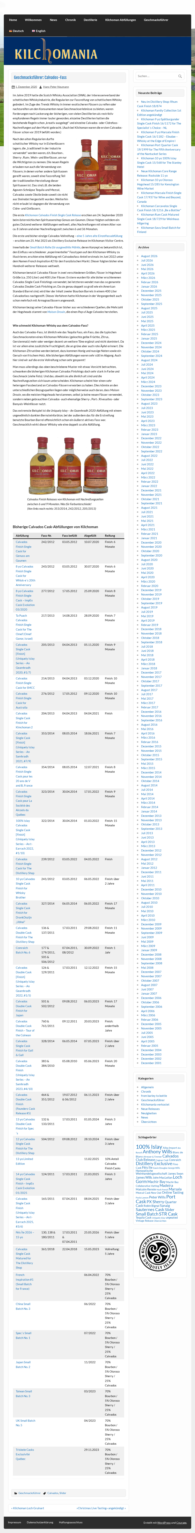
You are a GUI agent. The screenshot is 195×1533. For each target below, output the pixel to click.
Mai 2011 (147, 880)
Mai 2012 (147, 863)
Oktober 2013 (150, 824)
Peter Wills (157, 1197)
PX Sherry (155, 1201)
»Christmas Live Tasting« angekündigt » (101, 1508)
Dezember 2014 (151, 772)
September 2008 (151, 963)
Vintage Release (144, 1220)
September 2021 (151, 503)
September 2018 (151, 642)
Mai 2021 (147, 520)
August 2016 (149, 724)
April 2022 (148, 473)
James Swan (175, 1173)
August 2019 (149, 607)
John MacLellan (162, 1177)
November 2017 (151, 676)
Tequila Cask (144, 1217)
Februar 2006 (149, 1019)
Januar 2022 (149, 486)
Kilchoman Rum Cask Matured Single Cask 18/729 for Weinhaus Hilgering (158, 219)
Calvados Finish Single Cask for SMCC (25, 683)
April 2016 (148, 733)
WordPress (164, 1522)
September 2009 (151, 932)
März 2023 (148, 425)
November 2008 (151, 959)
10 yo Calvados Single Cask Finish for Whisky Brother (25, 888)
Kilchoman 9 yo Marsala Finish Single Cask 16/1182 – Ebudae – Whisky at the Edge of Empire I (158, 136)
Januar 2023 (149, 434)
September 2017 (151, 685)
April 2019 (148, 620)
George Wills (174, 1168)
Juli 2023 (147, 408)
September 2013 (151, 828)
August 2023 (149, 403)
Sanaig (165, 1205)
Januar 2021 (149, 538)
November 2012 (151, 854)
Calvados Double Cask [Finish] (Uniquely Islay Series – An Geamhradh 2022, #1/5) (25, 981)
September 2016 (151, 720)
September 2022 (151, 451)
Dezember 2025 (151, 290)
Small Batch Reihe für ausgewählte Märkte (55, 247)
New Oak (156, 1192)
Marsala (175, 1189)
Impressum (14, 1522)
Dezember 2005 (151, 1024)
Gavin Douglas (160, 1167)
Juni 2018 (147, 650)
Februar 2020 (149, 586)
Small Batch (147, 1214)
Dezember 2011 (151, 872)
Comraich (175, 1160)
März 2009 (148, 946)
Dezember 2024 (151, 342)
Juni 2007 (147, 989)
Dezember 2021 (151, 490)
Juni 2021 (147, 516)
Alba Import (170, 1147)
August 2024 (149, 360)
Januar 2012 (149, 867)
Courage (181, 1522)
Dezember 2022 (151, 438)
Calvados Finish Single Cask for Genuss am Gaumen (23, 551)
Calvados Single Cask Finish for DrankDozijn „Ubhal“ (24, 913)
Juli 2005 (147, 1032)
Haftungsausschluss (70, 1522)
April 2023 (148, 421)
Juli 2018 (147, 646)
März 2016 (148, 737)
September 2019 (151, 603)
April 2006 (148, 1011)
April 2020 (148, 577)
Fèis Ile (147, 1167)
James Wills (144, 1177)
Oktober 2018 (150, 637)
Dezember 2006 (151, 998)
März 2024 (148, 381)
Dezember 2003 (151, 1054)
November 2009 (151, 928)
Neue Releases (150, 1108)
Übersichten (149, 1121)
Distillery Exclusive (154, 1163)
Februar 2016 (149, 742)
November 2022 (151, 442)
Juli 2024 (147, 364)
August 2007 (149, 985)
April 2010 (148, 915)
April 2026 (148, 273)
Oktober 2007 (150, 980)
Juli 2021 (147, 512)
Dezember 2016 (151, 711)
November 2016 (151, 715)
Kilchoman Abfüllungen (120, 20)
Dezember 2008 (151, 954)
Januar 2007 (149, 993)
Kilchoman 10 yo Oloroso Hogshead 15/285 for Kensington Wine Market (158, 184)
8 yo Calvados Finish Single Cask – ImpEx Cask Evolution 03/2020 (25, 600)
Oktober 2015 (150, 755)
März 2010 (148, 920)
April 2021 (148, 525)
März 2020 (148, 581)
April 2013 (148, 841)
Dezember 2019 (151, 590)
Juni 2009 (147, 937)
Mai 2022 (147, 468)
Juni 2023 (147, 412)
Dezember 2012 (151, 850)
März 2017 (148, 703)
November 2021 (151, 494)
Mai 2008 (147, 967)
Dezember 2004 (151, 1050)
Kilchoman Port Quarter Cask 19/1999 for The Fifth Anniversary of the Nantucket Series (159, 149)
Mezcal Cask (143, 1192)
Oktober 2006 (150, 1002)
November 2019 (151, 594)
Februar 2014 (149, 807)
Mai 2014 (147, 794)
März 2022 (148, 477)
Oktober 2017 (150, 681)
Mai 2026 (147, 269)
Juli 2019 (147, 611)
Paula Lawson (142, 1197)
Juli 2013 (147, 833)
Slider (62, 1493)
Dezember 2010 (151, 889)
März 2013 (148, 846)
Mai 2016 (147, 729)
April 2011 (148, 885)
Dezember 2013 (151, 815)
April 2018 (148, 659)
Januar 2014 (149, 811)
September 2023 (151, 399)
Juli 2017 (147, 694)
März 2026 (148, 277)
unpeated (172, 1217)
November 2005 (151, 1028)
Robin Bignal (151, 1205)
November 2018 (151, 633)
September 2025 (151, 303)
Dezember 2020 (151, 542)
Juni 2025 (147, 316)
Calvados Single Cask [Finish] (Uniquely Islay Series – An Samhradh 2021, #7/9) (25, 747)
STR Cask (168, 1214)
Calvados (52, 1493)
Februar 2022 (149, 481)
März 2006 (148, 1015)
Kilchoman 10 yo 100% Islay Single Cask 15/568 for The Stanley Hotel (159, 162)
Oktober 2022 (150, 447)
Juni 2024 (147, 369)
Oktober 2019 (150, 598)
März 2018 (148, 664)
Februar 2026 (149, 282)
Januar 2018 (149, 668)
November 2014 (151, 776)
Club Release (145, 1160)
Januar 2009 (149, 950)
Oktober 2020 (150, 551)
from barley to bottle (154, 1095)
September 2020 (151, 555)
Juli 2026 (147, 260)
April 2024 (148, 377)
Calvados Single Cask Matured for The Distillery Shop (24, 1258)
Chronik (70, 20)
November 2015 (151, 750)
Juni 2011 (147, 876)
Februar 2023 (149, 429)
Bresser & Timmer (153, 1156)
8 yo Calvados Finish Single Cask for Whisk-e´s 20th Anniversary (25, 576)
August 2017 (149, 690)
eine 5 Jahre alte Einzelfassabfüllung (99, 236)
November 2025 (151, 295)
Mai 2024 (147, 373)
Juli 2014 (147, 789)
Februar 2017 (149, 707)
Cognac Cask (162, 1160)
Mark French (162, 1189)
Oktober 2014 (150, 781)
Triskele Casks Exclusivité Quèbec (25, 1454)
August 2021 (149, 507)
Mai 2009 (147, 941)
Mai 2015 (147, 763)
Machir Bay (156, 1181)
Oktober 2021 (150, 499)
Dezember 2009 (151, 924)
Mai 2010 (147, 911)
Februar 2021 (149, 533)
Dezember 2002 (151, 1058)
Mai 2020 (147, 572)
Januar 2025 (149, 338)
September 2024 (151, 355)
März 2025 (148, 329)
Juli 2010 (147, 906)
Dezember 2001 (151, 1063)
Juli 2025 (147, 312)
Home (13, 20)
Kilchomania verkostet (155, 1104)
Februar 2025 (149, 334)
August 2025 (149, 308)
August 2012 (149, 859)
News (53, 20)
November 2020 (151, 546)
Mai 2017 (147, 698)
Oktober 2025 (150, 299)
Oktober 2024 (150, 351)
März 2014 (148, 802)
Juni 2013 (147, 837)
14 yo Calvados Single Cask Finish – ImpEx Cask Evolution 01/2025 (25, 1183)
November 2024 (151, 347)
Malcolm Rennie (146, 1189)
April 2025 (148, 325)
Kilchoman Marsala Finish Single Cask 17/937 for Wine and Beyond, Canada (159, 197)
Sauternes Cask (150, 1209)
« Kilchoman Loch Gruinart (27, 1508)
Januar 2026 (149, 286)
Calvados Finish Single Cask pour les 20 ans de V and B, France (24, 776)
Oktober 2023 (150, 394)
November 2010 (151, 893)
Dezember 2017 (151, 672)
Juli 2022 (147, 460)
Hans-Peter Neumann (56, 86)
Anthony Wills (157, 1151)
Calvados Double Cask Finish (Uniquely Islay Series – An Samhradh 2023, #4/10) (25, 1075)
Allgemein (147, 1087)
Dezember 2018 (151, 629)
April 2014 (148, 798)
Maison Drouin (56, 311)
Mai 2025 (147, 321)
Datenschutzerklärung (40, 1522)
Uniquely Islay (158, 1218)
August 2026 (149, 256)
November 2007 (151, 976)
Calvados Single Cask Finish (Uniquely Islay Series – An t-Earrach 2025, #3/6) (25, 1212)
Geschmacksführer (156, 20)
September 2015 (151, 759)
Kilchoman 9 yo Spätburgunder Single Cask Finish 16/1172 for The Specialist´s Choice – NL (159, 123)
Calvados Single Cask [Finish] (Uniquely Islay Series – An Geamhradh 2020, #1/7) (25, 658)
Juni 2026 (147, 264)
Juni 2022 (147, 464)
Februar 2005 (149, 1045)
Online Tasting (172, 1192)
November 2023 (151, 390)
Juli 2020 (147, 564)
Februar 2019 (149, 625)
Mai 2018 (147, 655)
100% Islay (149, 1146)
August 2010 (149, 902)
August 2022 (149, 455)
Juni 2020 (147, 568)
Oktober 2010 (150, 898)
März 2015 (148, 768)
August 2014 (149, 785)
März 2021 (148, 529)
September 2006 (151, 1006)
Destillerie (90, 20)
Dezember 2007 (151, 971)
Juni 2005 (147, 1037)
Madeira (166, 1185)
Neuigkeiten (149, 1113)
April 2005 (148, 1041)
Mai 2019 (147, 616)
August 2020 (149, 559)
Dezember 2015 (151, 746)
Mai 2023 (147, 416)
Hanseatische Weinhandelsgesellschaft (151, 1172)
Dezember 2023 (151, 386)
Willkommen (33, 20)
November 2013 (151, 820)
